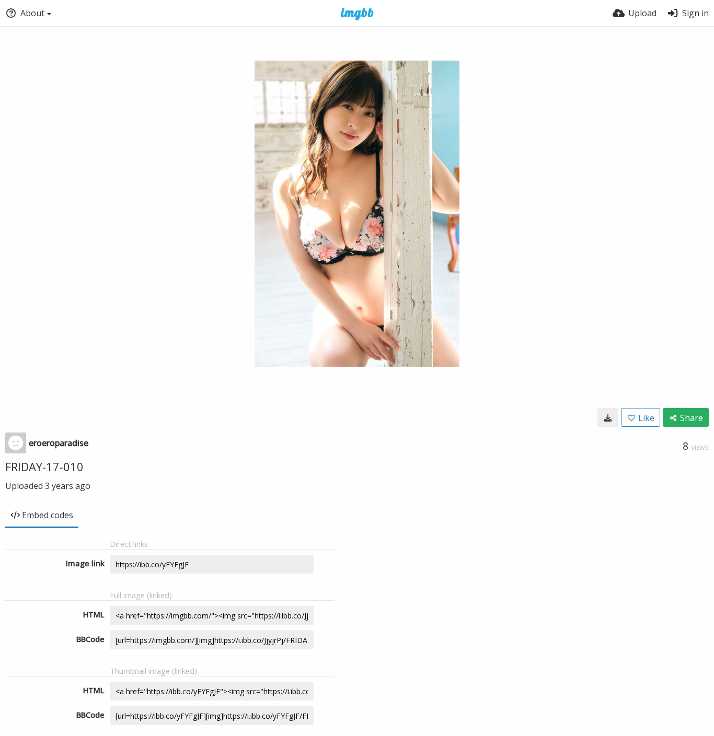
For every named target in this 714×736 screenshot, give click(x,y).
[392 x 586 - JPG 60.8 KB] (607, 417)
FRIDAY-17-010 (44, 466)
